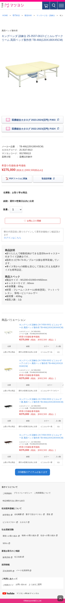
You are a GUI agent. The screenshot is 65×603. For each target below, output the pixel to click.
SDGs (5, 543)
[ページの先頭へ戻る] (60, 598)
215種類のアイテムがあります (32, 472)
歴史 (48, 514)
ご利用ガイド (8, 585)
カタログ (23, 522)
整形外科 (28, 15)
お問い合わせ (21, 584)
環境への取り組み (10, 536)
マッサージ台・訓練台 (45, 15)
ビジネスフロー (9, 522)
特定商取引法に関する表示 (14, 501)
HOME (5, 15)
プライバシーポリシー (23, 493)
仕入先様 (18, 557)
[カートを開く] (46, 5)
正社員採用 (7, 571)
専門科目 (16, 15)
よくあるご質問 (35, 584)
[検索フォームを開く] (53, 5)
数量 (5, 209)
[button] (61, 5)
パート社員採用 (22, 570)
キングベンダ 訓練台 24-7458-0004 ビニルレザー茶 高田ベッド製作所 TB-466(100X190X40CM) (41, 436)
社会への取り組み (47, 535)
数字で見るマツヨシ (34, 514)
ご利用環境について (42, 493)
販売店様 (6, 557)
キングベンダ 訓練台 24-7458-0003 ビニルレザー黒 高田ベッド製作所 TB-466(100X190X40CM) (41, 400)
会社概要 (18, 514)
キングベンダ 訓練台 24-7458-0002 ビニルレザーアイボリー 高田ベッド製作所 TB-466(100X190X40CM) (41, 363)
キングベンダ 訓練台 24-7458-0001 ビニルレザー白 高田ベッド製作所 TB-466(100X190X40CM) (41, 326)
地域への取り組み (29, 535)
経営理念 (6, 515)
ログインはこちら (12, 237)
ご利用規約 (7, 493)
